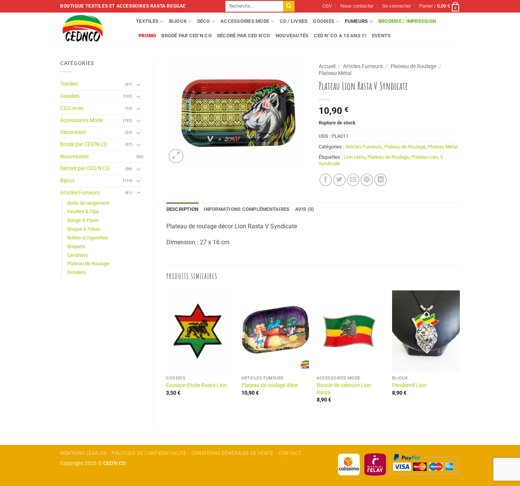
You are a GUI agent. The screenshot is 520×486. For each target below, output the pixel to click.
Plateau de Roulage (88, 263)
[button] (396, 6)
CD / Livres (294, 21)
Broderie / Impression (407, 21)
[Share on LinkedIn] (380, 180)
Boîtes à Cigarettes (87, 238)
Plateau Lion (424, 157)
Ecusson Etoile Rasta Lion (196, 385)
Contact (290, 453)
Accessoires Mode (244, 21)
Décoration (73, 132)
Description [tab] (182, 209)
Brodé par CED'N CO (83, 144)
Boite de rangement (88, 203)
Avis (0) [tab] (304, 209)
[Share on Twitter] (339, 180)
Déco (203, 21)
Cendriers (77, 255)
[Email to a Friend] (353, 180)
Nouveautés (292, 35)
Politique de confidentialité (149, 453)
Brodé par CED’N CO (186, 35)
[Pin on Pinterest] (366, 180)
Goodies (323, 21)
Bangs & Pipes (83, 220)
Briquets (76, 246)
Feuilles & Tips (83, 211)
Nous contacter (356, 6)
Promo (147, 35)
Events (381, 35)
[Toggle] (138, 84)
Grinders (76, 272)
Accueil (327, 66)
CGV (327, 6)
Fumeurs (356, 21)
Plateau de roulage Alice (269, 385)
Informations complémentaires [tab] (246, 209)
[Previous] (166, 353)
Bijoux (178, 21)
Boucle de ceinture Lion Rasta (344, 389)
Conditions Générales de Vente (232, 453)
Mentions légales (83, 453)
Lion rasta (354, 157)
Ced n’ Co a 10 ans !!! (340, 35)
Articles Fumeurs (80, 193)
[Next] (459, 353)
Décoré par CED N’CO (243, 35)
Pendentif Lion (409, 385)
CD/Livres (71, 108)
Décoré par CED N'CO (85, 168)
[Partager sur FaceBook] (325, 180)
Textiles (147, 21)
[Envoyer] (289, 6)
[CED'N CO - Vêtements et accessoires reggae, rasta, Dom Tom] (92, 28)
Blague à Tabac (83, 229)
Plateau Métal (335, 73)
